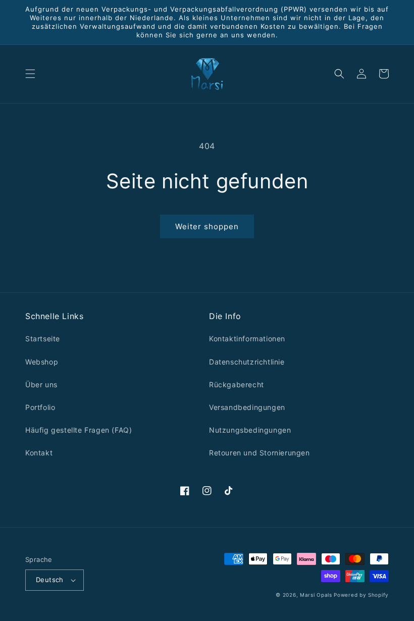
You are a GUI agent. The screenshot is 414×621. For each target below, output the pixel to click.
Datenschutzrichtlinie (247, 361)
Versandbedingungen (247, 407)
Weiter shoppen (207, 226)
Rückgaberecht (236, 384)
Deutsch (50, 580)
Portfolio (40, 407)
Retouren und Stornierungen (259, 452)
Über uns (41, 384)
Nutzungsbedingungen (250, 430)
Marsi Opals (316, 595)
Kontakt (39, 452)
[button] (30, 74)
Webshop (41, 361)
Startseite (42, 338)
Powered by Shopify (361, 595)
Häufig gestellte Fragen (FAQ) (78, 430)
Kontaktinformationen (247, 338)
